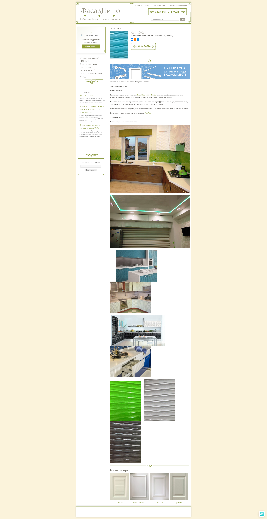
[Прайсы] (168, 12)
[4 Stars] (142, 32)
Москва (159, 502)
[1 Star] (132, 32)
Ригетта (119, 502)
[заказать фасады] (143, 46)
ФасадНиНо (100, 10)
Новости (148, 5)
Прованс (179, 502)
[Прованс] (179, 499)
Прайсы (148, 113)
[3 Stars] (139, 32)
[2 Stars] (136, 32)
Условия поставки (160, 5)
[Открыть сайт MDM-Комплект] (91, 35)
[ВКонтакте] (132, 39)
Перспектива (139, 502)
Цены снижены (86, 96)
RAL (139, 95)
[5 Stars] (146, 32)
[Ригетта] (119, 499)
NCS (143, 95)
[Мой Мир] (138, 39)
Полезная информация (178, 5)
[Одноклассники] (135, 39)
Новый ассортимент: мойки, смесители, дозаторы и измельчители (91, 109)
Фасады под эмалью (89, 64)
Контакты (139, 5)
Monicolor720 (151, 95)
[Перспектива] (139, 499)
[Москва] (159, 499)
